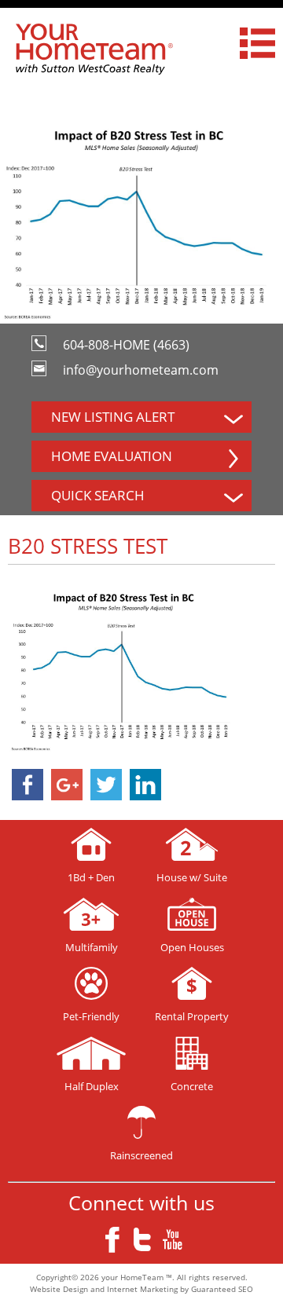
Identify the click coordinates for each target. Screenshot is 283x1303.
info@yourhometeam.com (141, 370)
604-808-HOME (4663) (126, 344)
